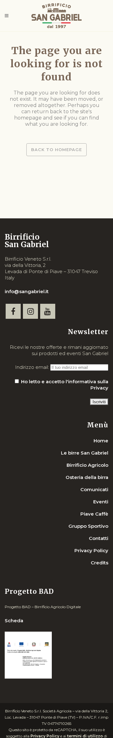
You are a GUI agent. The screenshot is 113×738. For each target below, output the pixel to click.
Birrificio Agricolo (87, 465)
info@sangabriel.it (27, 291)
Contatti (98, 538)
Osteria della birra (87, 477)
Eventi (100, 502)
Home (101, 441)
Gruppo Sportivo (88, 526)
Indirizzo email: (32, 367)
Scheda (14, 620)
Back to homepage (56, 149)
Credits (99, 563)
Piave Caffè (94, 514)
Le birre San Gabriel (84, 453)
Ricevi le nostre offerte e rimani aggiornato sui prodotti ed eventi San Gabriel (59, 350)
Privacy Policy (91, 550)
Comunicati (94, 489)
